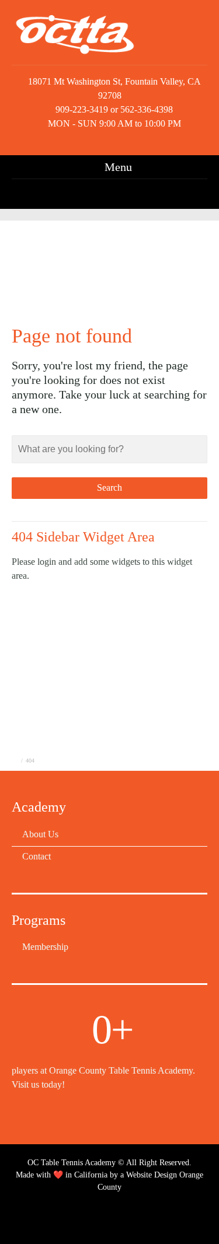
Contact (36, 856)
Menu (117, 166)
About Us (40, 834)
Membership (45, 947)
